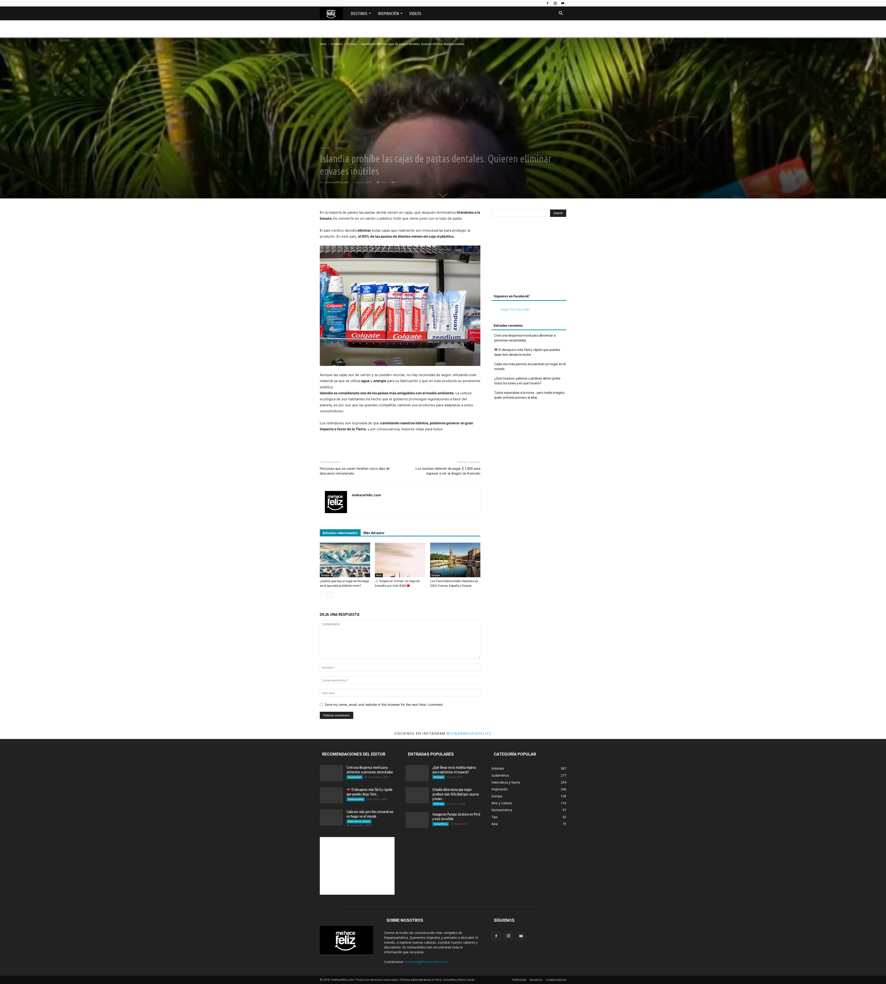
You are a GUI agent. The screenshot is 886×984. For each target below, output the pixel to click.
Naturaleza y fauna (359, 821)
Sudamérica (440, 823)
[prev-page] (323, 595)
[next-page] (330, 595)
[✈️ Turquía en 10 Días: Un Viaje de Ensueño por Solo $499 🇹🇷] (400, 560)
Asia (378, 575)
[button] (560, 14)
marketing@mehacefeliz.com (426, 962)
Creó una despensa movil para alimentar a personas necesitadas (525, 338)
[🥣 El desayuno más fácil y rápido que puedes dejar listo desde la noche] (331, 795)
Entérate (438, 777)
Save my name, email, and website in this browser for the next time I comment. (384, 704)
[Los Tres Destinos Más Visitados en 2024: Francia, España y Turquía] (455, 560)
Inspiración (388, 13)
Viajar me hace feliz (515, 309)
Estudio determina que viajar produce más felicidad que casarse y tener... (455, 794)
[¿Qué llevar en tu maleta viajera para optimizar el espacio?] (417, 773)
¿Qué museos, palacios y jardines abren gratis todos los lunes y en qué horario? (527, 381)
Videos (415, 13)
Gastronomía (355, 799)
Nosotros (536, 980)
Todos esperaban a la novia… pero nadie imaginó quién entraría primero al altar (529, 395)
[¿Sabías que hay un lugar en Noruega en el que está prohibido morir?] (345, 560)
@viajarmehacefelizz (469, 733)
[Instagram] (555, 3)
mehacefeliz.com (337, 182)
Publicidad (519, 980)
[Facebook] (547, 3)
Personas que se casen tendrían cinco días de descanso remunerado (355, 471)
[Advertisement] (528, 257)
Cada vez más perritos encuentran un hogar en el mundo (530, 366)
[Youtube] (562, 3)
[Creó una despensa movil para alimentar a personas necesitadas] (331, 773)
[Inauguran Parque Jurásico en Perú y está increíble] (417, 820)
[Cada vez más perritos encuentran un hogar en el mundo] (331, 817)
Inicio (323, 44)
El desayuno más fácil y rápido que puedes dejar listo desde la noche (527, 352)
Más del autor (374, 533)
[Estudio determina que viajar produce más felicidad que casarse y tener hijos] (417, 795)
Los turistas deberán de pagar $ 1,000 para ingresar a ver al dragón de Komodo (448, 471)
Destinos (359, 13)
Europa (351, 44)
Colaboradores (556, 980)
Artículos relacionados (340, 533)
